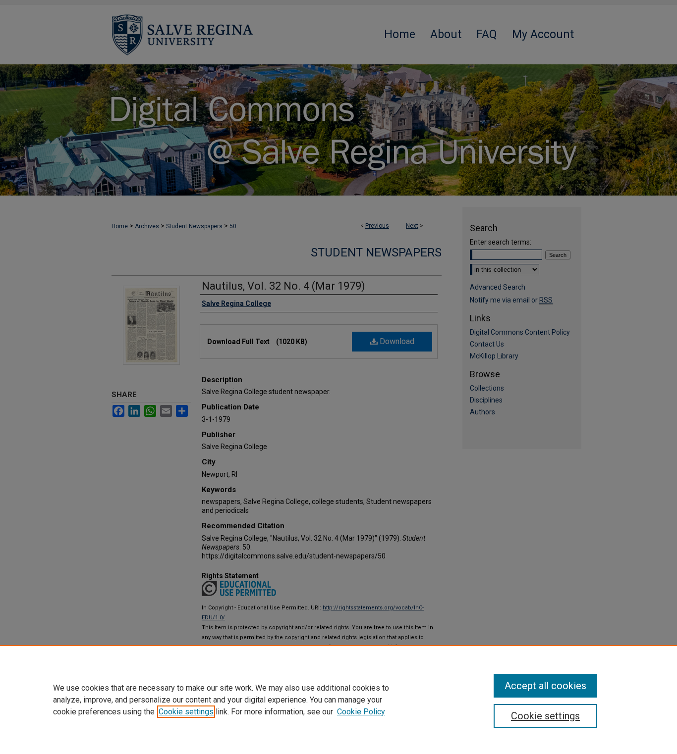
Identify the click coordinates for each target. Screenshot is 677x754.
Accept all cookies (545, 686)
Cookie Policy (361, 711)
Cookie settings (186, 711)
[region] (338, 699)
